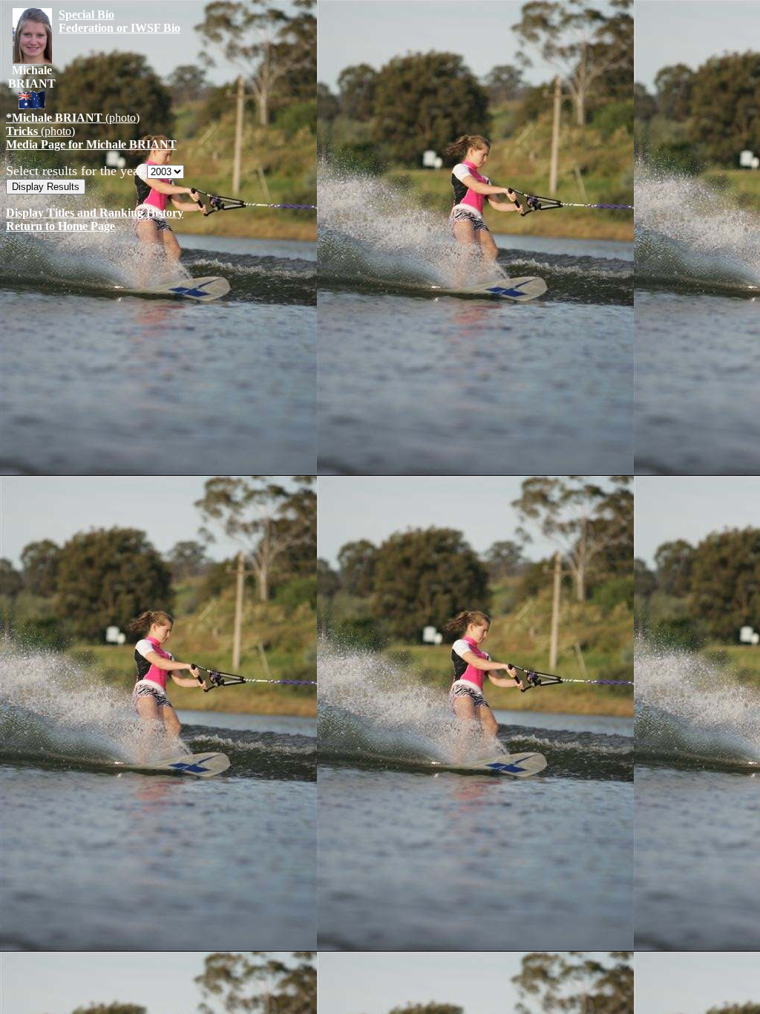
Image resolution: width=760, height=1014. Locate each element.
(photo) (73, 117)
